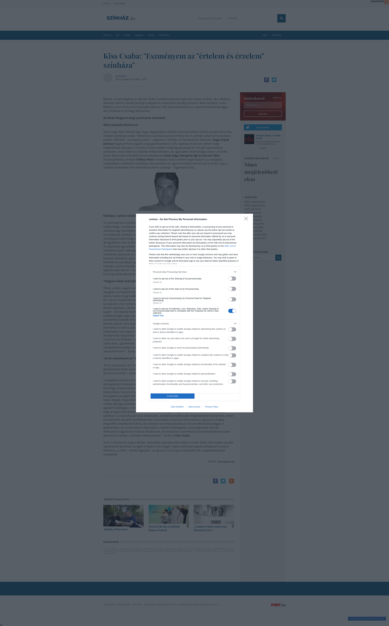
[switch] (232, 278)
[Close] (247, 219)
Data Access (194, 406)
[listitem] (194, 271)
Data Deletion (177, 406)
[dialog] (194, 313)
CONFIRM (172, 396)
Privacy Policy (211, 406)
